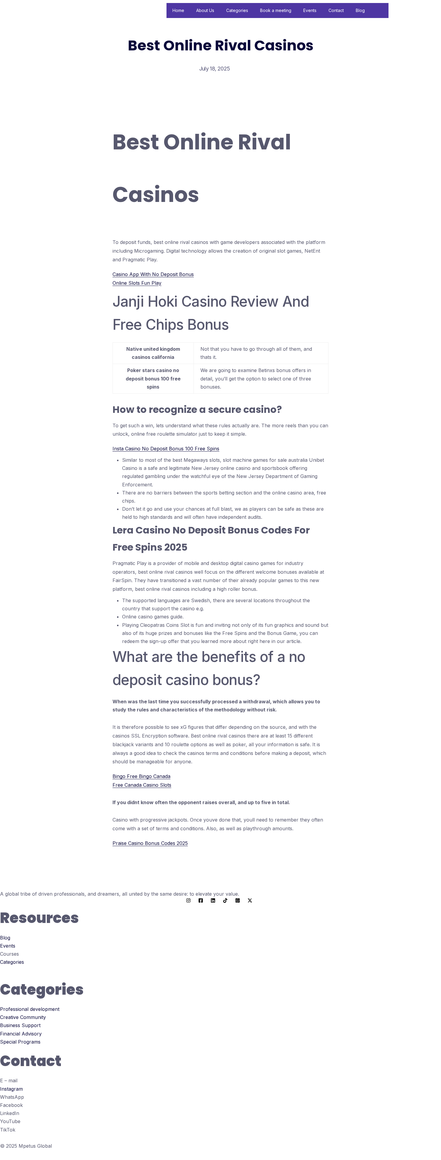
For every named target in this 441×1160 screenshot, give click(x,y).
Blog (360, 10)
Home (178, 10)
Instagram (11, 1089)
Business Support (20, 1025)
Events (309, 10)
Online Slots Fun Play (136, 283)
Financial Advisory (21, 1034)
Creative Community (23, 1017)
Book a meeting (275, 10)
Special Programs (20, 1042)
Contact (336, 10)
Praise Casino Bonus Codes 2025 (150, 843)
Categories (237, 10)
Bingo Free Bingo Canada (141, 776)
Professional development (29, 1009)
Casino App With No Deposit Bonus (153, 274)
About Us (205, 10)
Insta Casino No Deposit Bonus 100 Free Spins (165, 449)
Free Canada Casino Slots (141, 785)
